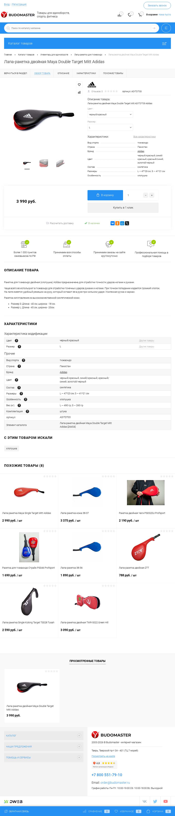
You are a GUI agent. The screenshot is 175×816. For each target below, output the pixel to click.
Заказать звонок (157, 5)
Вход (7, 4)
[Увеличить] (43, 120)
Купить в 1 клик (123, 207)
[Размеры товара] (21, 393)
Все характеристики (144, 136)
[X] (127, 223)
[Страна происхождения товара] (19, 366)
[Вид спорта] (23, 360)
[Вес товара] (19, 405)
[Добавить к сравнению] (79, 92)
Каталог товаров (20, 43)
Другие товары (146, 340)
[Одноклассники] (117, 223)
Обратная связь (18, 811)
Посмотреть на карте (103, 756)
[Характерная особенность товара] (25, 399)
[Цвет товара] (16, 340)
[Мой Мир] (122, 223)
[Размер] (19, 346)
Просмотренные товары (87, 661)
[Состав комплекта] (27, 411)
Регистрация (19, 4)
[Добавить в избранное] (79, 85)
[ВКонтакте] (113, 223)
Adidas (141, 151)
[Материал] (19, 387)
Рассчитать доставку (62, 223)
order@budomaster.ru (115, 782)
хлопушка (11, 448)
